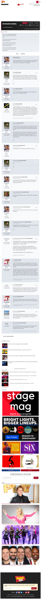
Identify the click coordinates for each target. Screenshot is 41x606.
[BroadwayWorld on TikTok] (24, 592)
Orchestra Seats (16, 57)
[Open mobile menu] (40, 2)
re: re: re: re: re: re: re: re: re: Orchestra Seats (22, 222)
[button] (37, 2)
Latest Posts (31, 22)
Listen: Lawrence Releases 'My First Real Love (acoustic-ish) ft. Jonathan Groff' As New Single (9, 49)
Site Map (32, 594)
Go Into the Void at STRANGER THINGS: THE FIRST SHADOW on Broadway (22, 383)
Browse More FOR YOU (19, 368)
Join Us (19, 594)
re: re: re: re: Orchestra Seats (19, 145)
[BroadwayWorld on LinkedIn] (21, 592)
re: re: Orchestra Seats (17, 88)
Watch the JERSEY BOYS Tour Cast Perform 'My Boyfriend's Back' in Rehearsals (23, 372)
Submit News (24, 594)
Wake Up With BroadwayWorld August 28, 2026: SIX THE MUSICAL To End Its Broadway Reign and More (9, 44)
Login (35, 1)
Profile (6, 65)
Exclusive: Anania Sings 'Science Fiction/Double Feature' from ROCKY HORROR (23, 375)
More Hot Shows (11, 470)
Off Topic (36, 22)
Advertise (9, 594)
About (13, 594)
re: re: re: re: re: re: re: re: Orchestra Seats (21, 206)
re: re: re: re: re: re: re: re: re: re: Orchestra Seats (23, 238)
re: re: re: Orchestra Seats (18, 123)
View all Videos (4, 387)
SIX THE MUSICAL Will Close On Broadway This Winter (12, 544)
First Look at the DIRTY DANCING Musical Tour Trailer (18, 379)
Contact (16, 594)
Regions (28, 594)
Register (31, 1)
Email (17, 53)
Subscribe (23, 53)
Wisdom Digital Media (18, 596)
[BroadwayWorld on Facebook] (17, 592)
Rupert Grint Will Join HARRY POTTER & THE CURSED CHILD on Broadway (15, 503)
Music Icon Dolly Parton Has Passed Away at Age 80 (12, 524)
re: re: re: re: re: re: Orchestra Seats (20, 177)
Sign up (36, 477)
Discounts (30, 470)
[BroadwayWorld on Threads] (26, 592)
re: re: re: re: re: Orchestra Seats (19, 160)
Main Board (25, 22)
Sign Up (34, 588)
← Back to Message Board (7, 27)
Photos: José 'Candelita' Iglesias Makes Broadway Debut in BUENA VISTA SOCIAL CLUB (9, 36)
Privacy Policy (31, 596)
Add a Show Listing (5, 4)
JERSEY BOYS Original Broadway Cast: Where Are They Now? (14, 565)
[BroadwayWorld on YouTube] (28, 592)
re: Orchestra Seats (17, 72)
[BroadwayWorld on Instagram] (19, 592)
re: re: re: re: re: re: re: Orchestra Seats (21, 192)
